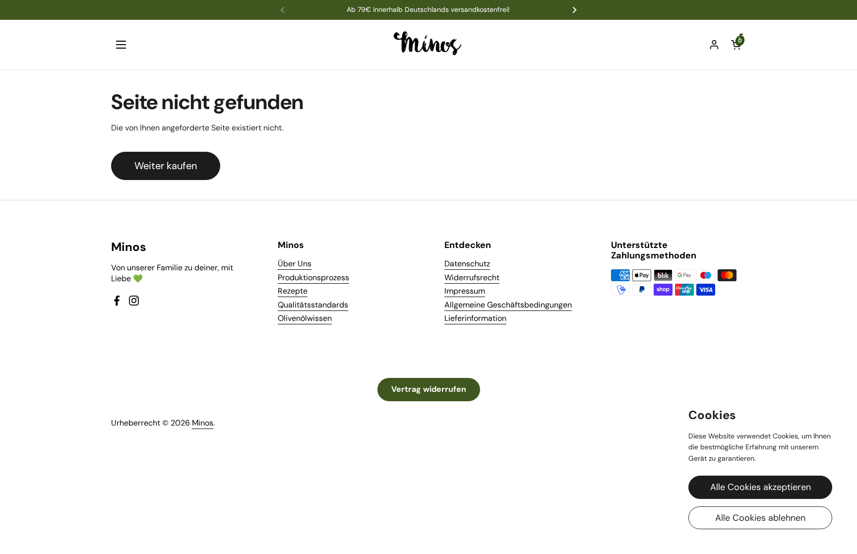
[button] (736, 45)
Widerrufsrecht (471, 277)
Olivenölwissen (305, 318)
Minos (202, 423)
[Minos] (429, 44)
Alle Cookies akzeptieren (760, 487)
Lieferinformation (475, 318)
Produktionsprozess (313, 277)
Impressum (464, 291)
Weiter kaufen (165, 165)
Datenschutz (467, 263)
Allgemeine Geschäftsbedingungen (508, 305)
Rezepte (292, 291)
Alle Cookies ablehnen (760, 518)
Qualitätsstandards (313, 305)
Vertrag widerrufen (428, 389)
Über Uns (294, 263)
